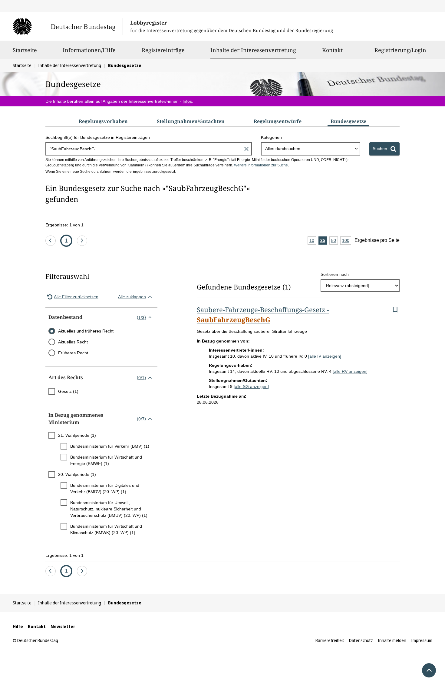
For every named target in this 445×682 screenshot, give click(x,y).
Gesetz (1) (68, 391)
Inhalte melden (392, 640)
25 (323, 241)
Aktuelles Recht (73, 341)
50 (334, 241)
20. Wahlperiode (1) (77, 474)
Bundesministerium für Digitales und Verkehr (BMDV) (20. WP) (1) (104, 488)
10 (312, 241)
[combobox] (310, 148)
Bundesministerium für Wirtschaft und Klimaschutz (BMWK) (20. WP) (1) (106, 529)
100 (346, 241)
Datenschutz (361, 640)
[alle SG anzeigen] (251, 386)
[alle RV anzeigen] (350, 371)
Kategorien (271, 137)
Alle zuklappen (132, 296)
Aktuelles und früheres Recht (86, 331)
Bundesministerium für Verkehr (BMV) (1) (109, 446)
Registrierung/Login (400, 50)
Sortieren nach (335, 274)
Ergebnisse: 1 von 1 (64, 224)
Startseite (25, 50)
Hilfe (18, 626)
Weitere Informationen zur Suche (261, 165)
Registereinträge (163, 50)
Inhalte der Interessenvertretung (253, 50)
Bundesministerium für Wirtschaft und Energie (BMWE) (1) (106, 460)
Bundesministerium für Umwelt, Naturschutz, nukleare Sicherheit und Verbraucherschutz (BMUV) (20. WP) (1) (108, 509)
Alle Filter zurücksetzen (76, 296)
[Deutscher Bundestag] (68, 26)
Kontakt (332, 50)
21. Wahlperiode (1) (77, 435)
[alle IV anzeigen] (324, 356)
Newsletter (63, 626)
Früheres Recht (73, 352)
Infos (187, 101)
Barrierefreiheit (329, 640)
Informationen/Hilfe (89, 50)
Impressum (421, 640)
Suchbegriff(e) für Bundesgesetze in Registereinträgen (97, 137)
